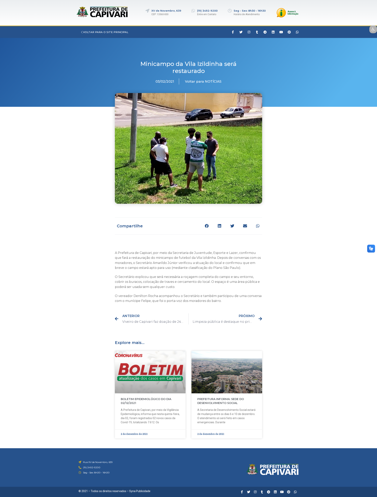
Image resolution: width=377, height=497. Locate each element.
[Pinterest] (289, 32)
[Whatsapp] (297, 32)
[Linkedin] (273, 32)
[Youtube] (281, 32)
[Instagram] (249, 32)
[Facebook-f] (233, 32)
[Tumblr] (257, 32)
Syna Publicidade (139, 491)
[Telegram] (265, 32)
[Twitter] (241, 32)
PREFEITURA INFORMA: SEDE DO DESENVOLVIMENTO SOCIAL (220, 401)
